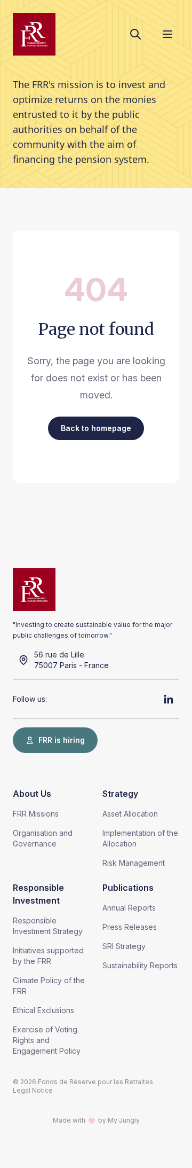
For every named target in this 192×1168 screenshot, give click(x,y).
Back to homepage (96, 428)
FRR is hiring (61, 739)
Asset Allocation (130, 813)
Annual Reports (129, 907)
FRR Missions (36, 813)
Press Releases (129, 926)
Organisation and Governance (43, 838)
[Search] (135, 34)
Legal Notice (33, 1090)
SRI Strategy (124, 946)
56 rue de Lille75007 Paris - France (71, 660)
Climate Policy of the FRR (49, 985)
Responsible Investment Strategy (48, 926)
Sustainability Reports (140, 965)
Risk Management (133, 862)
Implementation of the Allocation (140, 838)
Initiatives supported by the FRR (48, 956)
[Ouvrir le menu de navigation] (167, 34)
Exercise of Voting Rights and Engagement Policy (47, 1040)
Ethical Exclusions (43, 1010)
